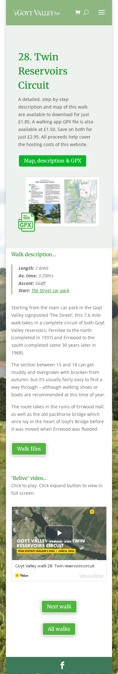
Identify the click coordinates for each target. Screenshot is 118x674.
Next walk (59, 606)
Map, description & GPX (52, 160)
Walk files (29, 449)
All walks (59, 629)
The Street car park (50, 290)
